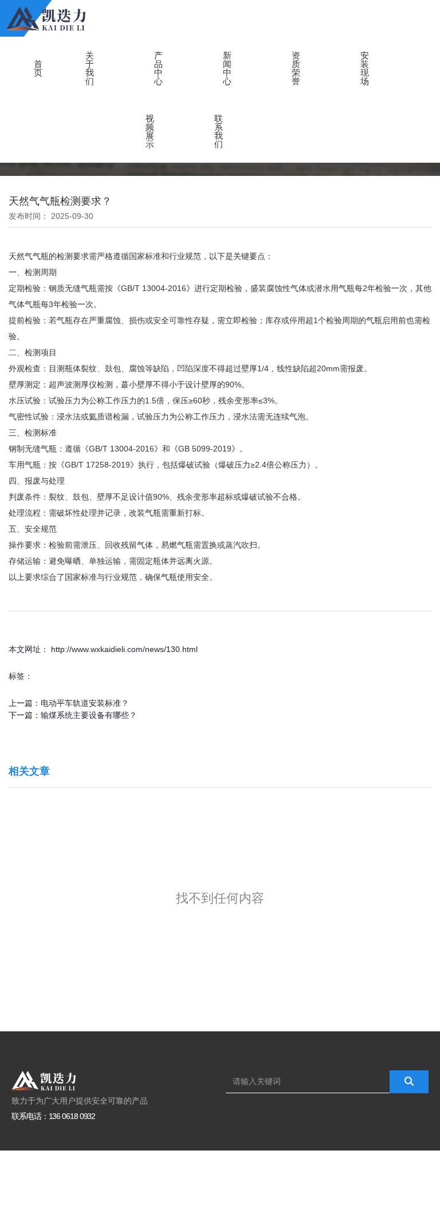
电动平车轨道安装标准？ (85, 703)
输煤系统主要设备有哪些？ (89, 715)
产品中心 (158, 68)
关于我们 (89, 68)
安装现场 (364, 68)
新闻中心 (227, 68)
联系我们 (218, 131)
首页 (38, 68)
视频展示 (150, 131)
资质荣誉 (296, 68)
